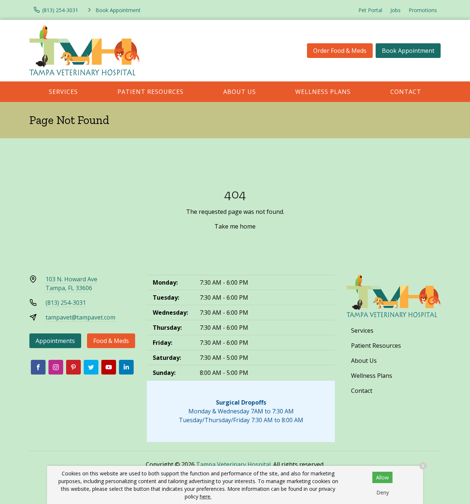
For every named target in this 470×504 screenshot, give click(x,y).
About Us (239, 92)
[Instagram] (55, 367)
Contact (405, 92)
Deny (382, 492)
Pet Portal (370, 10)
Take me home (235, 226)
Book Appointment (408, 51)
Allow (382, 477)
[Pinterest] (73, 367)
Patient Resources (151, 92)
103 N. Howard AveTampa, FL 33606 (71, 283)
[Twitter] (91, 367)
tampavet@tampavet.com (80, 317)
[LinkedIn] (126, 367)
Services (63, 92)
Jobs (395, 10)
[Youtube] (108, 367)
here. (206, 496)
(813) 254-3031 (66, 303)
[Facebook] (38, 367)
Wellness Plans (323, 92)
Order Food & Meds (339, 51)
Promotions (423, 10)
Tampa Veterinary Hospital (233, 464)
